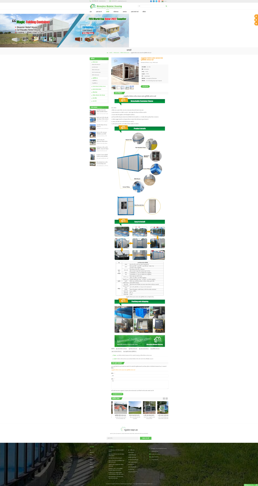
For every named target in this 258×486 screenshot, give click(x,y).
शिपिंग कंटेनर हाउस (95, 75)
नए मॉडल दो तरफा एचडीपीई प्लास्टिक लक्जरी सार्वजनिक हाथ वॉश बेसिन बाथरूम (102, 155)
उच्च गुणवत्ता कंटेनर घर (117, 351)
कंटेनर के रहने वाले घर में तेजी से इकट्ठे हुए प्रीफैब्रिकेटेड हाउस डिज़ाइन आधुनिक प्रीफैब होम (119, 415)
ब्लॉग (91, 462)
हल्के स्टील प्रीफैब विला (132, 467)
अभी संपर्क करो (145, 86)
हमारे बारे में (99, 12)
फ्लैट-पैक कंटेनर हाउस (96, 72)
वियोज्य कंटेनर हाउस (125, 53)
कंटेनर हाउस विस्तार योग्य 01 (133, 472)
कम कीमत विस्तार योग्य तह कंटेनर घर (102, 125)
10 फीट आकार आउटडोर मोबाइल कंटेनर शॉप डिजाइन (147, 415)
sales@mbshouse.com (122, 1)
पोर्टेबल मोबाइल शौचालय (132, 462)
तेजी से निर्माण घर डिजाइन (122, 349)
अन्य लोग (95, 101)
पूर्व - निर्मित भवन (131, 450)
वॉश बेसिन (95, 98)
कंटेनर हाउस (116, 53)
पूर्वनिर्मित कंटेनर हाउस (132, 457)
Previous (164, 399)
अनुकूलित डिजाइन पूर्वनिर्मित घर (130, 351)
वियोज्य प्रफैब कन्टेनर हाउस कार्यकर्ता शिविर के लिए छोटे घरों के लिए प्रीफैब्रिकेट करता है (135, 359)
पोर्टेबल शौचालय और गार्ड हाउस (99, 95)
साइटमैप (91, 464)
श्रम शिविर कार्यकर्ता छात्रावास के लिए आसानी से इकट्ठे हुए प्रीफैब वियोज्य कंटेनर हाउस (134, 355)
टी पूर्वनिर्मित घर (94, 83)
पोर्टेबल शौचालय (131, 452)
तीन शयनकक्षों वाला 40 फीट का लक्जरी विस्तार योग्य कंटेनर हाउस (102, 163)
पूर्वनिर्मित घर (95, 78)
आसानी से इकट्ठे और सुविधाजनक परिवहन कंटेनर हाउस (102, 140)
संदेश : (113, 379)
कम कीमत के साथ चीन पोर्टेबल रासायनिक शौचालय (102, 111)
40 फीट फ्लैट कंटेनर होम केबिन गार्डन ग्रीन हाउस (133, 415)
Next (167, 399)
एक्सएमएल (92, 467)
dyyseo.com (149, 483)
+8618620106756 (102, 1)
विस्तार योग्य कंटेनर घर (96, 64)
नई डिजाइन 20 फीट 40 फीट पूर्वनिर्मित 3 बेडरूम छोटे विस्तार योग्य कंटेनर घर (102, 148)
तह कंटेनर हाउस (95, 67)
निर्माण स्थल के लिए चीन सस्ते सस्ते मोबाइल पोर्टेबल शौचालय (102, 118)
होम (91, 12)
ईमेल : (113, 373)
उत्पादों (107, 12)
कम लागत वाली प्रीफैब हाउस (133, 459)
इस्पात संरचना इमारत (97, 89)
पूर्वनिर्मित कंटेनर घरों (155, 349)
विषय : (113, 368)
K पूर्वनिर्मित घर (94, 80)
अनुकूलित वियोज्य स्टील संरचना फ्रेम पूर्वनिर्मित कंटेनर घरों (123, 370)
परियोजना (115, 12)
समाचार (125, 12)
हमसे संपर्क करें (134, 12)
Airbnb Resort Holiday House (99, 86)
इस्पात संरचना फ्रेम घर (144, 349)
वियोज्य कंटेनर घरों (133, 349)
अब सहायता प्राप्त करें (117, 394)
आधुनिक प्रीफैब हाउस (132, 455)
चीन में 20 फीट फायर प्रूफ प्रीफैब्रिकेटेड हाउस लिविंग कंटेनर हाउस (102, 133)
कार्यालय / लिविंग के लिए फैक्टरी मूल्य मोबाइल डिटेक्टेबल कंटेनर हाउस (162, 415)
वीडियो (144, 12)
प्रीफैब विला (95, 92)
